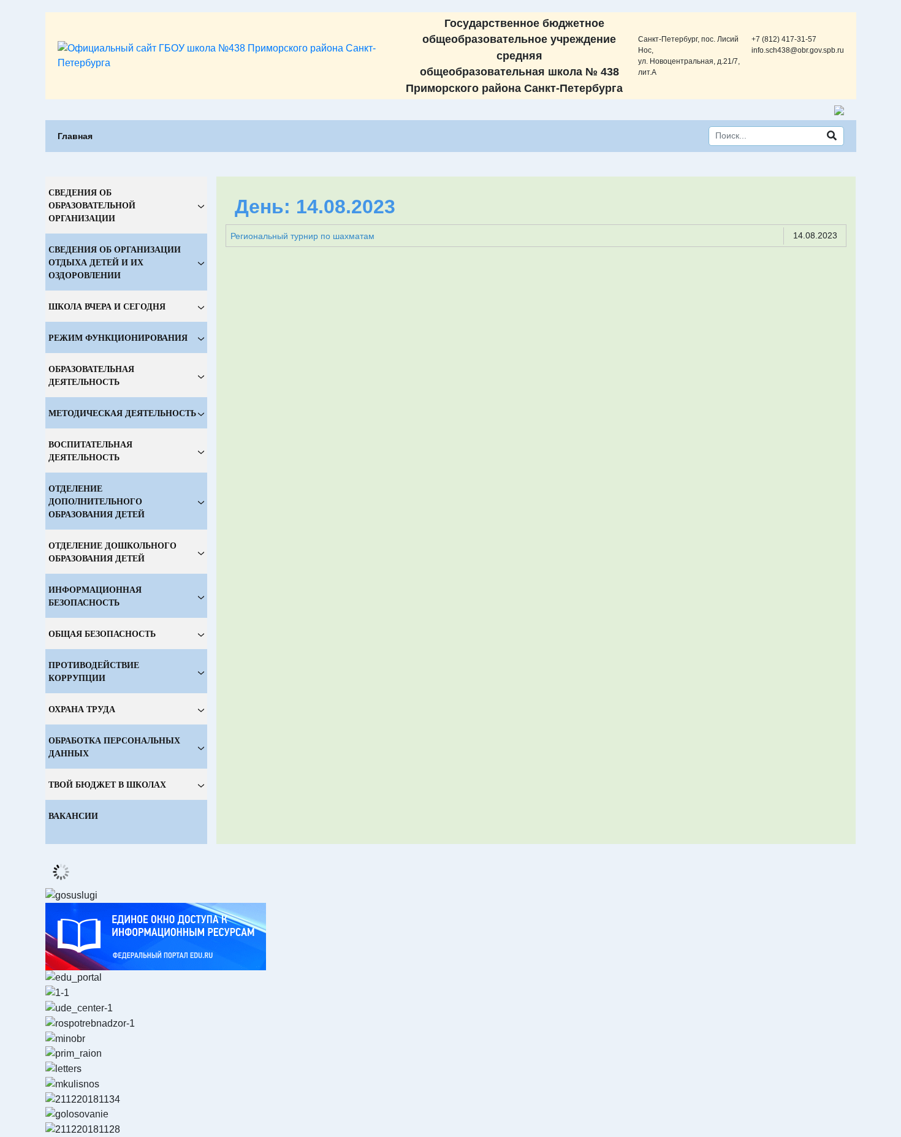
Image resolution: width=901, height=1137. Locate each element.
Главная (75, 136)
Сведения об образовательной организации (91, 205)
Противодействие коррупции (93, 671)
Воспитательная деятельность (90, 450)
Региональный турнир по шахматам (302, 236)
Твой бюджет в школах (107, 784)
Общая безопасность (102, 633)
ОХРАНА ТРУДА (81, 708)
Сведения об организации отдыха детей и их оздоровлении (114, 262)
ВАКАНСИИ (73, 815)
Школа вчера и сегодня (106, 306)
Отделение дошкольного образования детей (112, 552)
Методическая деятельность (122, 412)
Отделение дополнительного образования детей (96, 501)
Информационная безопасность (95, 596)
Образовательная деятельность (91, 375)
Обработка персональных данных (114, 746)
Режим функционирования (118, 337)
